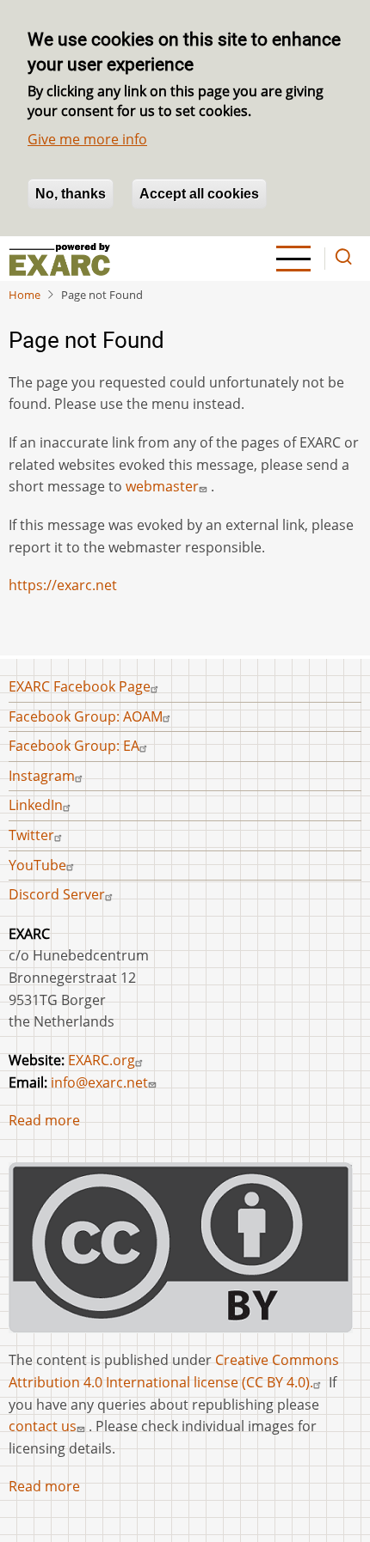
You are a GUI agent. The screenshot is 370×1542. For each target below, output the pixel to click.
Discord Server (57, 894)
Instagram (42, 775)
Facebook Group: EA (74, 745)
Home (24, 294)
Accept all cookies (199, 193)
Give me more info (87, 139)
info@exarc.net (99, 1082)
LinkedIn (36, 804)
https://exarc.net (63, 585)
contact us (43, 1426)
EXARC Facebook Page (80, 686)
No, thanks (70, 193)
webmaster (162, 486)
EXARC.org (101, 1060)
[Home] (59, 258)
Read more (44, 1120)
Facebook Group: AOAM (86, 716)
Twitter (31, 835)
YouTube (37, 865)
